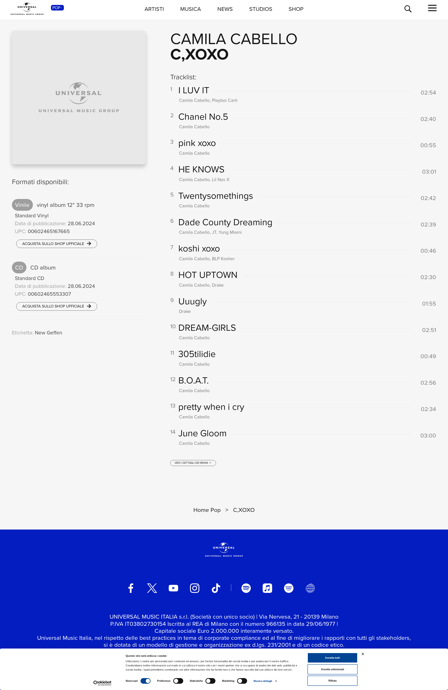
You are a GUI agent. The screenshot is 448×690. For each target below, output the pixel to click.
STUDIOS (260, 9)
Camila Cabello (234, 38)
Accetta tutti (332, 657)
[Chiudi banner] (363, 654)
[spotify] (246, 588)
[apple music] (267, 588)
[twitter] (152, 588)
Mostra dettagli (263, 681)
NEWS (225, 9)
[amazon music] (288, 588)
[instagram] (194, 588)
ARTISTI (154, 9)
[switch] (178, 681)
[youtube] (173, 588)
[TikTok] (216, 588)
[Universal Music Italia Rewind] (310, 588)
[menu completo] (432, 8)
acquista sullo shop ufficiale (53, 243)
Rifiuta (332, 680)
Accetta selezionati (332, 669)
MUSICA (190, 9)
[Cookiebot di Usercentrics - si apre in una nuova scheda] (102, 683)
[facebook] (131, 588)
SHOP (296, 9)
